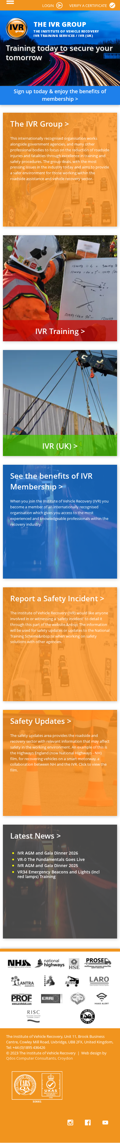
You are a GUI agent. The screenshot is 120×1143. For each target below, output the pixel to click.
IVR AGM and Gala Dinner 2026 (47, 853)
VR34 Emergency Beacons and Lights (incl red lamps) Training (58, 874)
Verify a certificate (88, 5)
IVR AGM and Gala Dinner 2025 (47, 865)
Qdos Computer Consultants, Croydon (39, 1058)
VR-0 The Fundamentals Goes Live (51, 859)
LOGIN (48, 5)
